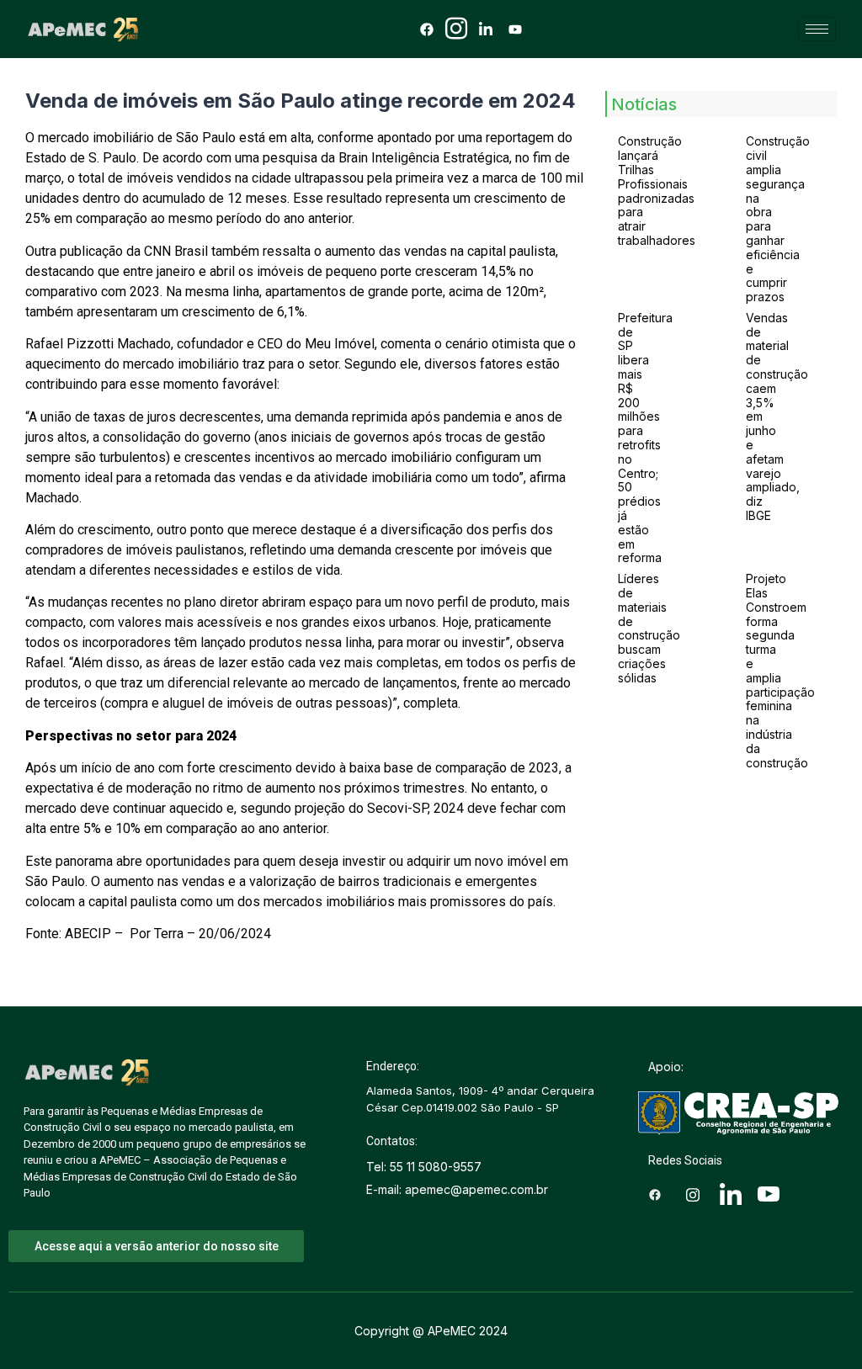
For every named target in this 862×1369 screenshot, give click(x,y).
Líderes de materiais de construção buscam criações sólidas (649, 628)
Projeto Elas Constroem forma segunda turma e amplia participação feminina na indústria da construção (780, 670)
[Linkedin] (485, 28)
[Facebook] (426, 28)
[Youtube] (515, 28)
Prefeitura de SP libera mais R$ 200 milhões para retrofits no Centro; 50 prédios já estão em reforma (645, 437)
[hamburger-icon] (817, 29)
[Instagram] (456, 28)
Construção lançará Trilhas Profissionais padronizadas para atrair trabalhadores (656, 190)
